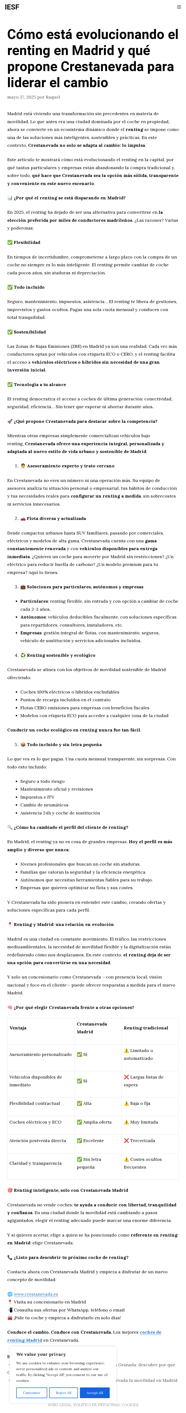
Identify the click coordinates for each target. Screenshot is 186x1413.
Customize (31, 1393)
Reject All (63, 1393)
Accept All (95, 1393)
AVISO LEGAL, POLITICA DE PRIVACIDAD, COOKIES (93, 1405)
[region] (63, 1374)
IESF (12, 7)
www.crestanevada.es (36, 1294)
